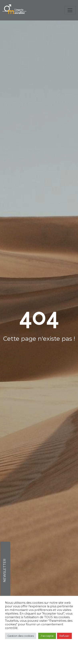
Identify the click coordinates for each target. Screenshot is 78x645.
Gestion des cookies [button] (20, 635)
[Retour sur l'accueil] (14, 10)
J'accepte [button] (47, 635)
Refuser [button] (64, 635)
